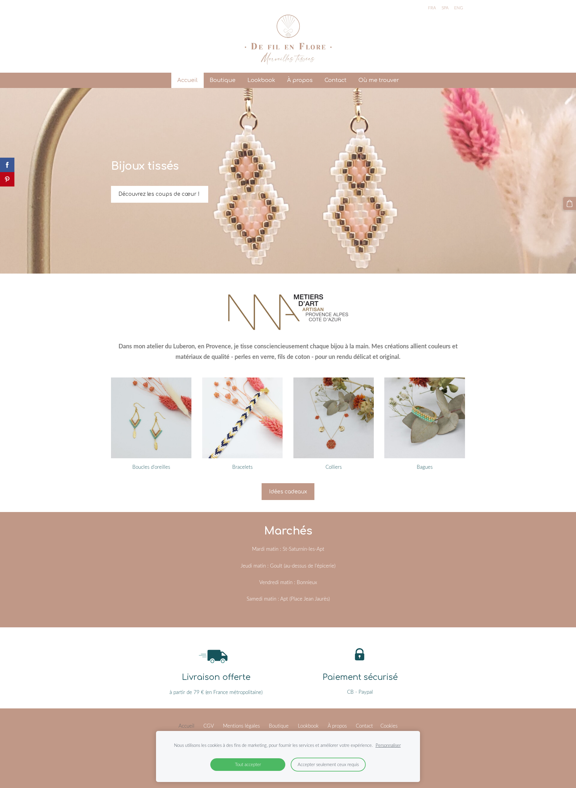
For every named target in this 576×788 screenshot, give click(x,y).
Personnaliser (388, 745)
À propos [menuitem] (300, 80)
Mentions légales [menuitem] (241, 725)
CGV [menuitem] (208, 725)
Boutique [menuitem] (223, 80)
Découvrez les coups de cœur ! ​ (159, 194)
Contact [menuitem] (335, 80)
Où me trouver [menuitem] (378, 80)
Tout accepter (248, 764)
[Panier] (569, 203)
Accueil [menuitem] (187, 80)
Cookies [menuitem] (389, 725)
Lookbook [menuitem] (261, 80)
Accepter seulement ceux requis (328, 764)
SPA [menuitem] (445, 8)
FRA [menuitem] (432, 8)
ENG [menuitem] (458, 8)
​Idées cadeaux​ (288, 492)
